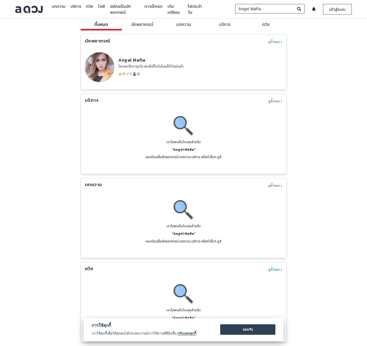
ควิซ (89, 6)
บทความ (58, 6)
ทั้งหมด (101, 24)
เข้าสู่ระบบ (337, 9)
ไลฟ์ (101, 6)
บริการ (75, 6)
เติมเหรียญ (174, 9)
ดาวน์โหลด (153, 6)
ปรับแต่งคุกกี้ (187, 333)
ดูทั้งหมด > (275, 42)
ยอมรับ (248, 329)
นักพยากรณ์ (142, 24)
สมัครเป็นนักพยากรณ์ (120, 9)
